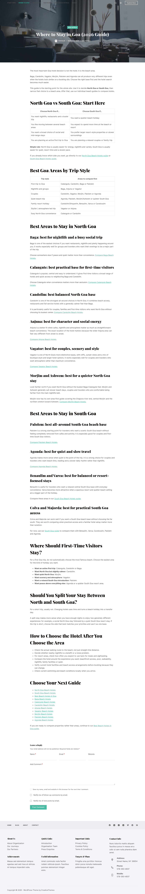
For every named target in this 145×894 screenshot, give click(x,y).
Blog (17, 825)
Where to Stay (24, 3)
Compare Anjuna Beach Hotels (43, 339)
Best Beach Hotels (62, 3)
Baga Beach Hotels (43, 699)
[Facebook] (110, 825)
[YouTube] (123, 825)
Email (62, 754)
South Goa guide (52, 531)
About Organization (15, 843)
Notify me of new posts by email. (46, 801)
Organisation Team (49, 846)
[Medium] (137, 825)
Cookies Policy (81, 846)
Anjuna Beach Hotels (43, 708)
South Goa (48, 3)
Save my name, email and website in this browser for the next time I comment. (61, 789)
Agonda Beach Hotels (44, 720)
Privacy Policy (81, 843)
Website (91, 754)
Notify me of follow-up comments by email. (50, 795)
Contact (35, 825)
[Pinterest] (132, 825)
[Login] (121, 3)
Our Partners (12, 849)
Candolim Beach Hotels (45, 705)
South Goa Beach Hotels (45, 693)
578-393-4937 (123, 869)
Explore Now (131, 3)
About (74, 3)
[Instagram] (119, 825)
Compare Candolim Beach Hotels (68, 312)
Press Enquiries (47, 849)
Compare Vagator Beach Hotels (43, 366)
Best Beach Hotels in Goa (45, 696)
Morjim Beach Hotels (43, 714)
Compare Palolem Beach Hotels (43, 442)
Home (9, 825)
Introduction (46, 843)
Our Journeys (13, 846)
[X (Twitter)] (114, 825)
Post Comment (38, 807)
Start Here (11, 3)
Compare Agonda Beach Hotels (43, 466)
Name (33, 754)
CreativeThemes (47, 890)
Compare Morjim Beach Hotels (72, 402)
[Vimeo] (128, 825)
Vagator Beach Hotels (44, 711)
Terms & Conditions (83, 849)
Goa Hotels (72, 27)
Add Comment (36, 764)
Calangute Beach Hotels (45, 702)
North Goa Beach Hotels (45, 690)
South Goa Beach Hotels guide (43, 159)
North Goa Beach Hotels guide (95, 155)
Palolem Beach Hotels (44, 717)
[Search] (115, 3)
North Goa (36, 3)
